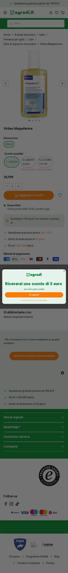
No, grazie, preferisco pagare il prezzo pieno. (34, 300)
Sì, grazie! (34, 294)
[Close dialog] (64, 271)
